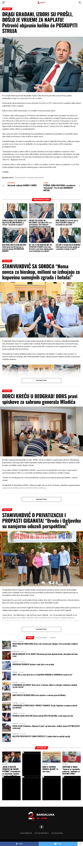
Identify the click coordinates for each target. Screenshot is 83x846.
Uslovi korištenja (26, 833)
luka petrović (21, 177)
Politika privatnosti (42, 833)
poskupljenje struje (36, 177)
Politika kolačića (57, 833)
